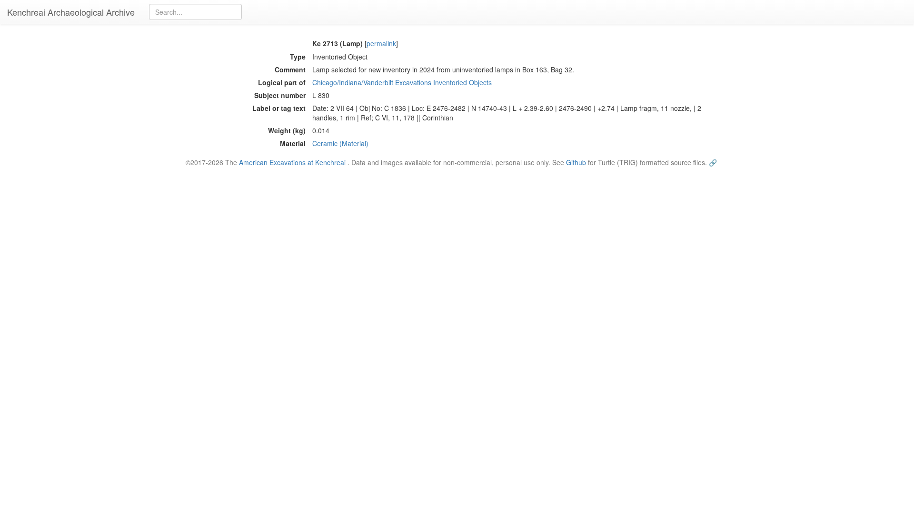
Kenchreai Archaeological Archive (71, 12)
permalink (381, 43)
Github (576, 162)
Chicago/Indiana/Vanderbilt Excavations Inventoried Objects (402, 82)
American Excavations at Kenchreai (292, 162)
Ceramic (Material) (340, 143)
